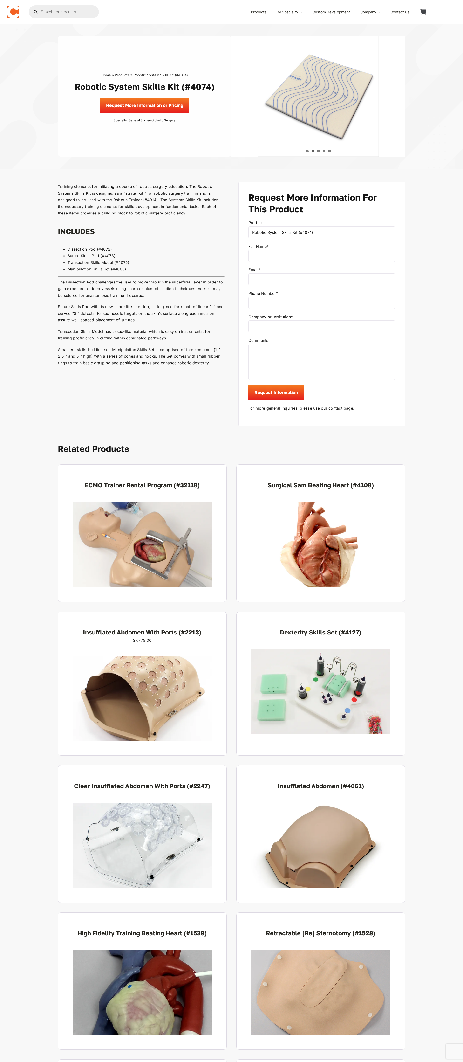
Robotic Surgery (164, 120)
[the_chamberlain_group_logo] (13, 7)
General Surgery (140, 120)
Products (122, 75)
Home (106, 75)
